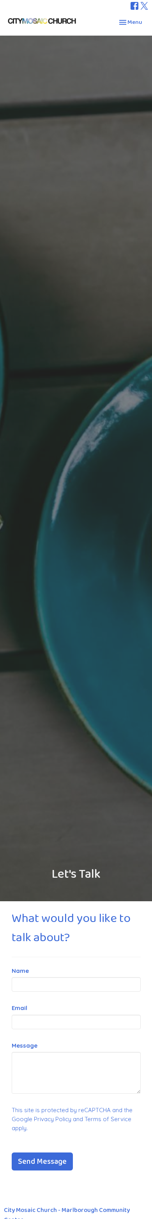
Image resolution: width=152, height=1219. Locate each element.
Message (24, 1045)
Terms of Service (108, 1119)
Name (20, 970)
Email (19, 1008)
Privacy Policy (52, 1119)
